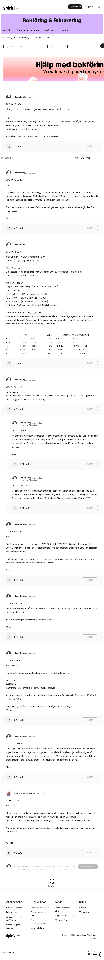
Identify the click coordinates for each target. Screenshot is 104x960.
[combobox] (33, 46)
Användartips (50, 30)
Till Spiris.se (84, 912)
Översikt (7, 30)
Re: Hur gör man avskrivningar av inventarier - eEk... (27, 37)
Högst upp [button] (10, 952)
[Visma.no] (11, 8)
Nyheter (65, 30)
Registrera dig (75, 7)
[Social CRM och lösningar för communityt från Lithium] (94, 953)
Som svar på (28, 425)
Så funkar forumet (63, 920)
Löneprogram (11, 912)
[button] (98, 96)
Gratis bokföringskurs (40, 907)
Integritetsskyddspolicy (65, 915)
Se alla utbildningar (39, 928)
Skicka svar (87, 866)
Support (82, 907)
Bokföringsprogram (14, 907)
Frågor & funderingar (27, 30)
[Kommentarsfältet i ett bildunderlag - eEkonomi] (99, 157)
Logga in (89, 7)
